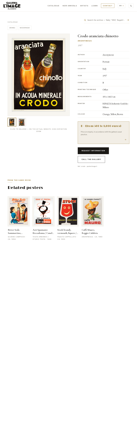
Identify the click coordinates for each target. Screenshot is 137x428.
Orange (106, 114)
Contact (108, 6)
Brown (120, 114)
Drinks (12, 28)
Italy (104, 68)
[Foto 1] (12, 122)
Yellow (113, 114)
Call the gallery (91, 159)
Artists (84, 6)
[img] (11, 5)
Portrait (106, 61)
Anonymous (85, 41)
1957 (105, 75)
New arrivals (70, 6)
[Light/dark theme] (131, 6)
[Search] (128, 20)
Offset (105, 89)
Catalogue (53, 6)
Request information (93, 151)
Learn (95, 6)
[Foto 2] (22, 122)
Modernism (25, 28)
